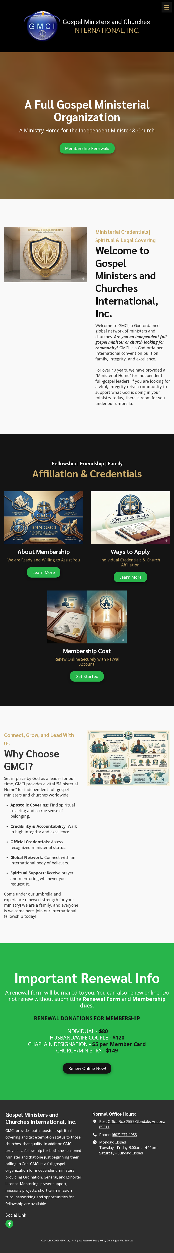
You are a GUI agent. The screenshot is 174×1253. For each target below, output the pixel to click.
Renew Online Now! (87, 1068)
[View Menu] (167, 7)
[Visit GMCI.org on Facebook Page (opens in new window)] (9, 1224)
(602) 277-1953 (124, 1134)
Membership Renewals (87, 148)
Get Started (86, 676)
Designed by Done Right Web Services (113, 1240)
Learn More (43, 572)
